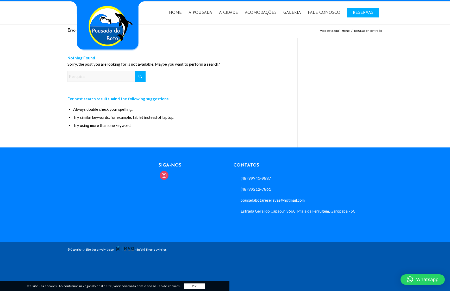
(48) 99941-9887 (256, 178)
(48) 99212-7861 (256, 189)
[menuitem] (175, 13)
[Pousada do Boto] (106, 35)
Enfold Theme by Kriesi (151, 249)
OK (194, 286)
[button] (423, 279)
